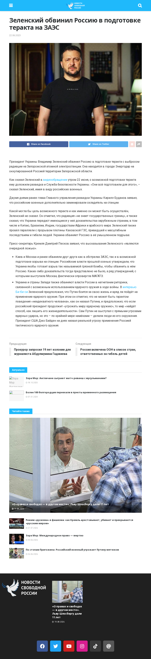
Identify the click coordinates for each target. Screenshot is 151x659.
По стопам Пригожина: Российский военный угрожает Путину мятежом (72, 549)
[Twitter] (55, 646)
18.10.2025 (32, 383)
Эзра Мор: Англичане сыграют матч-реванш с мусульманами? (66, 378)
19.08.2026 (19, 509)
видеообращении (55, 179)
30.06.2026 (32, 540)
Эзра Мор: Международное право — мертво (54, 535)
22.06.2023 (15, 35)
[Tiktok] (95, 646)
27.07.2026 (32, 528)
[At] (108, 646)
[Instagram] (82, 646)
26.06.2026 (32, 554)
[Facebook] (42, 646)
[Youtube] (68, 646)
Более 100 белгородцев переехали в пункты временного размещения (71, 392)
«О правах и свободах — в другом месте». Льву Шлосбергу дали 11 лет (60, 504)
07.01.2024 (32, 397)
